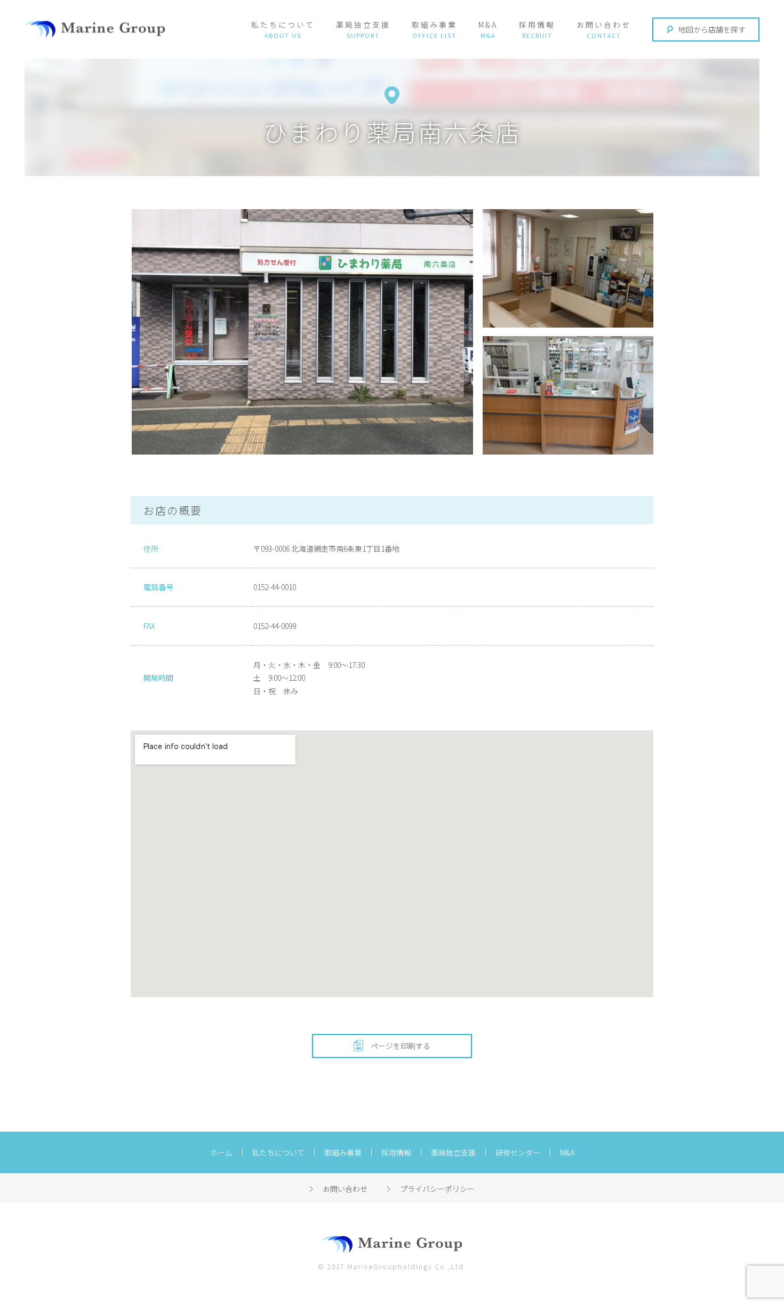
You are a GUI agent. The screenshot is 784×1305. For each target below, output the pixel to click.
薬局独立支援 (363, 24)
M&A (488, 24)
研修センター (517, 1152)
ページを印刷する (400, 1045)
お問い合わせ (604, 24)
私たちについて (283, 24)
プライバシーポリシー (437, 1188)
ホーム (221, 1152)
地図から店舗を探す (712, 29)
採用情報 (537, 24)
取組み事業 (434, 24)
